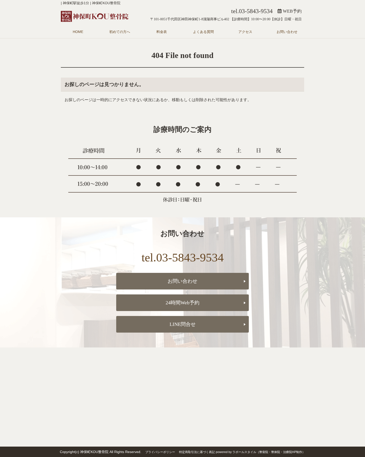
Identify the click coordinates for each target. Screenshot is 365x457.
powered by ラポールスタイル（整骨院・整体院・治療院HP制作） (260, 452)
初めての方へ (119, 32)
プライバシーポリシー (160, 452)
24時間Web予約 (182, 302)
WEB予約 (292, 11)
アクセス (245, 32)
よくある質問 (203, 32)
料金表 (161, 32)
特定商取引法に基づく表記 (197, 452)
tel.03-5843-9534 (252, 11)
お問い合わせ (287, 32)
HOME (78, 32)
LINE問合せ (183, 324)
